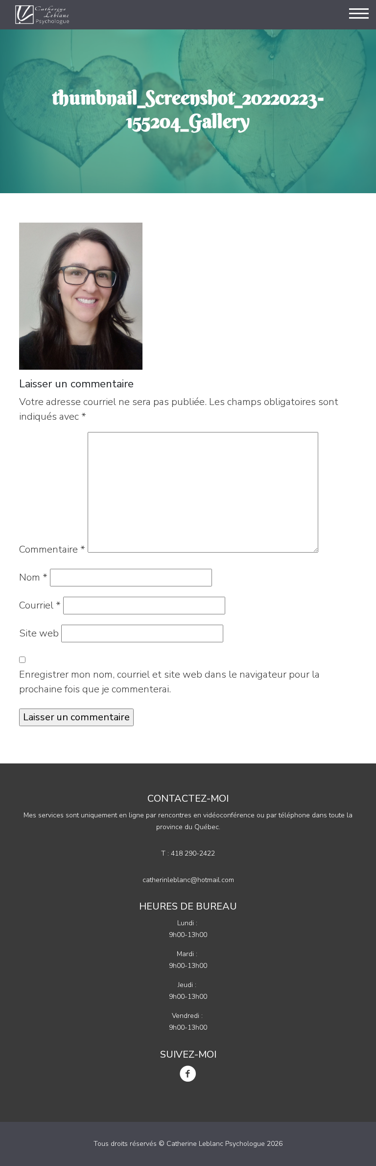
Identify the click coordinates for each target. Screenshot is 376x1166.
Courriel (40, 605)
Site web (39, 633)
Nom (33, 577)
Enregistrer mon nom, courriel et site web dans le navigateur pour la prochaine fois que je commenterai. (169, 682)
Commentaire (52, 549)
